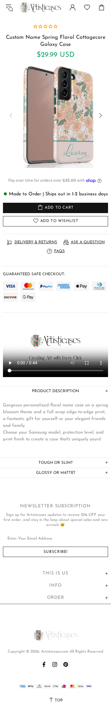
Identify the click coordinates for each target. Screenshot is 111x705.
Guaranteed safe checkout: (34, 274)
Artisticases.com (40, 7)
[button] (46, 27)
